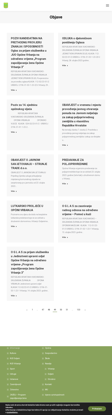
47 (43, 309)
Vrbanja (51, 369)
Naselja (48, 363)
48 (49, 309)
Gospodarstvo (51, 353)
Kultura (13, 353)
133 (78, 309)
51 (67, 309)
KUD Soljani (15, 358)
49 (55, 309)
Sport (12, 369)
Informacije (15, 348)
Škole (47, 358)
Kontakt (48, 384)
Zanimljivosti (15, 384)
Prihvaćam (97, 409)
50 (61, 309)
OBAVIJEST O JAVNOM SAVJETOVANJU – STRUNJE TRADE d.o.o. (29, 164)
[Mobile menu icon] (107, 5)
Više (13, 90)
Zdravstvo (14, 389)
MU (46, 389)
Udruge (13, 374)
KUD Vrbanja (15, 363)
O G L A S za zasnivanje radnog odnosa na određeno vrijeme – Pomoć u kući (80, 210)
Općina (48, 348)
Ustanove (14, 379)
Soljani (51, 374)
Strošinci (51, 379)
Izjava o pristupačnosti (54, 395)
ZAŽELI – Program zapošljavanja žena (18, 396)
